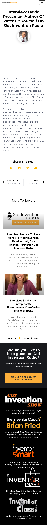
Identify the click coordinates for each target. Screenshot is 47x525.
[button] (11, 168)
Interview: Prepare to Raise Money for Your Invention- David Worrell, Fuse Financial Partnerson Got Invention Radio (23, 241)
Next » (36, 338)
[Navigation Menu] (42, 2)
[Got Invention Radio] (9, 2)
